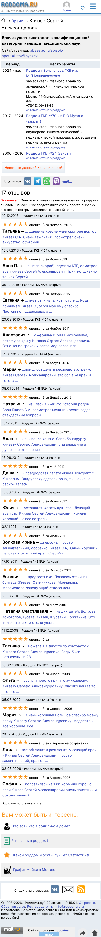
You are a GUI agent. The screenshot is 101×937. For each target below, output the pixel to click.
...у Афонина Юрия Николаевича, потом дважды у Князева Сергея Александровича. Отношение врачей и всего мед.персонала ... (46, 340)
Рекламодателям (40, 906)
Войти (67, 10)
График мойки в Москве (33, 869)
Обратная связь (13, 906)
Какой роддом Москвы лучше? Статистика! (50, 855)
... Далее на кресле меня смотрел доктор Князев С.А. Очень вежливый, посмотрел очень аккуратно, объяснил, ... (49, 236)
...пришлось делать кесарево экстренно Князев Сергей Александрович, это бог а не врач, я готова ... (46, 375)
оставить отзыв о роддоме (45, 110)
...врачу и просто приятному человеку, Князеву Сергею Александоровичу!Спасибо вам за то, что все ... (49, 686)
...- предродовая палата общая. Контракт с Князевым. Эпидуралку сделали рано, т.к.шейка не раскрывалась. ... (48, 478)
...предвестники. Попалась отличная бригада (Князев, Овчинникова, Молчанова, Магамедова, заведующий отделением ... (45, 582)
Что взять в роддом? (29, 840)
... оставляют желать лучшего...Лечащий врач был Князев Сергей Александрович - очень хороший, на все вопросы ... (46, 513)
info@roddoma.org (70, 906)
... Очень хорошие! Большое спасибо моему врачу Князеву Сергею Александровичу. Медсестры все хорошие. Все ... (50, 720)
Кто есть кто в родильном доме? (40, 826)
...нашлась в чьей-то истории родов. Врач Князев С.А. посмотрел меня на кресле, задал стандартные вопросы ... (46, 409)
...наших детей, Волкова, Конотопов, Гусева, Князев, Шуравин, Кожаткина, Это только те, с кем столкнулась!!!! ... (49, 617)
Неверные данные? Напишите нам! (33, 168)
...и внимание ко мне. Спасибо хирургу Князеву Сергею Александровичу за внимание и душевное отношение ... (44, 444)
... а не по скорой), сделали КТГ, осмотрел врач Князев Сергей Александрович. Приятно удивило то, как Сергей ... (49, 271)
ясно (49, 934)
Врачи (17, 20)
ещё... (67, 181)
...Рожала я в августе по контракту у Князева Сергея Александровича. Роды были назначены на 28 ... (45, 651)
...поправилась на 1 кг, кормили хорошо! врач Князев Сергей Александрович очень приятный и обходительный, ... (49, 789)
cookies (63, 930)
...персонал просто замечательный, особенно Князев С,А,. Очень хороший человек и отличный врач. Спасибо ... (50, 547)
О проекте (87, 903)
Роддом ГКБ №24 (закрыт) (49, 153)
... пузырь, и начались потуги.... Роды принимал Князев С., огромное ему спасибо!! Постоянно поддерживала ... (45, 305)
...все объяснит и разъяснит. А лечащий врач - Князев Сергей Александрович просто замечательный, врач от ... (49, 755)
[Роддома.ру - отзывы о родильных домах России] (19, 6)
